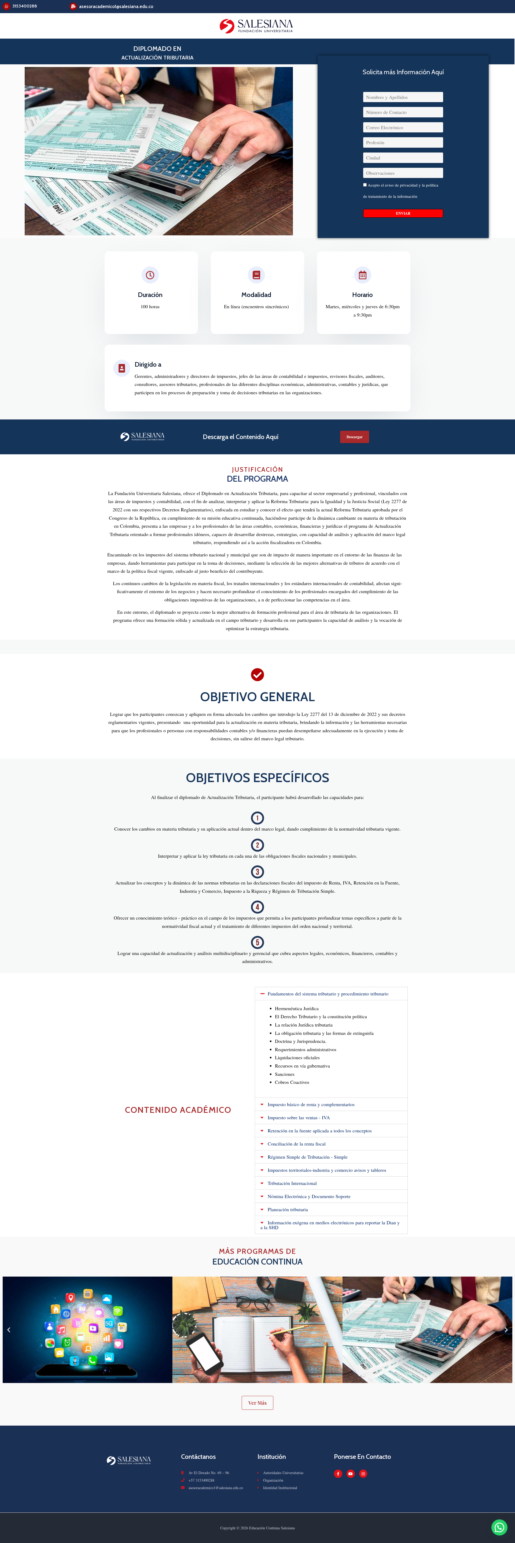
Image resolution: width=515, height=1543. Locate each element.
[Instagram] (363, 1474)
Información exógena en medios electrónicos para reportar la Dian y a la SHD (330, 1224)
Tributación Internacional (292, 1183)
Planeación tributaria (288, 1209)
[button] (354, 437)
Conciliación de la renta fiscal (297, 1143)
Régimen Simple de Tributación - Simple (308, 1157)
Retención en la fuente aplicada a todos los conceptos (320, 1130)
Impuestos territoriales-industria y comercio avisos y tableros (327, 1170)
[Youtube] (351, 1474)
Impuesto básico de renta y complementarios (311, 1104)
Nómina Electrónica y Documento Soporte (309, 1196)
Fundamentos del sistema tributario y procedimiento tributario (328, 993)
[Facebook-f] (338, 1474)
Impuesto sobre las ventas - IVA (299, 1117)
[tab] (331, 993)
